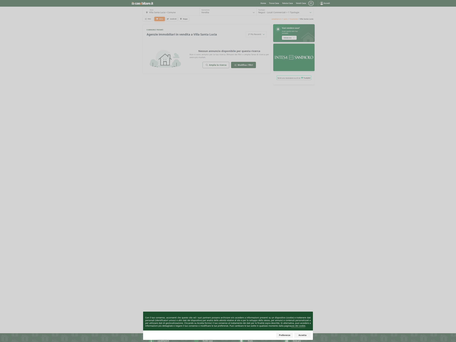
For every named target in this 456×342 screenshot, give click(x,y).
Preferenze (284, 335)
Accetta (302, 335)
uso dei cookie (298, 325)
